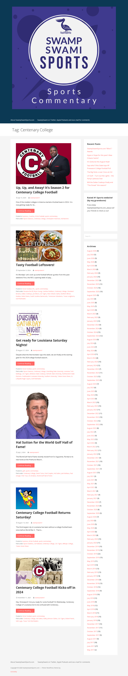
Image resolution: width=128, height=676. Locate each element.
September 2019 (93, 557)
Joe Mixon (36, 294)
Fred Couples (49, 473)
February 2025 (92, 317)
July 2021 (90, 476)
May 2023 (90, 395)
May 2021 (90, 484)
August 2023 (91, 384)
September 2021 (93, 469)
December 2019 (93, 546)
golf (23, 471)
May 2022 (90, 439)
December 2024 (93, 325)
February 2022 (92, 450)
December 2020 (93, 502)
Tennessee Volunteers (55, 296)
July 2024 (90, 343)
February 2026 (92, 273)
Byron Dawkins (28, 544)
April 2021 (91, 487)
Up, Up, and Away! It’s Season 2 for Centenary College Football (43, 189)
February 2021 (92, 495)
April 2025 (91, 310)
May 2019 (90, 561)
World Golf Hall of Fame (44, 476)
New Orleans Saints (53, 294)
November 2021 (93, 461)
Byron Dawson (28, 219)
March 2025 (91, 314)
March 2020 (91, 535)
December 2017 (93, 624)
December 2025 (93, 280)
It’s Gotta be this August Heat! (98, 162)
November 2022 (93, 417)
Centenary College (40, 219)
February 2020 (92, 539)
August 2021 (91, 472)
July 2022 (90, 432)
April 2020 (91, 532)
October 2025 (92, 288)
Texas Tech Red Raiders (30, 621)
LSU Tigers (43, 294)
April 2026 (91, 266)
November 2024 (93, 328)
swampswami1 (35, 198)
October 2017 (92, 631)
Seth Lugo (19, 621)
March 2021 (91, 491)
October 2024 (92, 332)
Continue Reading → (25, 211)
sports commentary (51, 216)
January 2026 (92, 277)
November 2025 (93, 284)
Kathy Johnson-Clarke (50, 618)
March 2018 (91, 613)
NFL (33, 289)
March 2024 (91, 358)
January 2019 (92, 576)
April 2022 (91, 443)
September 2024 (93, 336)
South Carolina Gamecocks (39, 296)
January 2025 (92, 321)
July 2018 (90, 598)
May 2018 (90, 605)
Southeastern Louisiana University (33, 376)
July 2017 (90, 642)
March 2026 (91, 269)
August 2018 (91, 594)
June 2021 (90, 480)
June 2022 (90, 436)
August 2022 (91, 428)
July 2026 (90, 255)
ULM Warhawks (21, 299)
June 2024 (90, 347)
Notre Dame (26, 296)
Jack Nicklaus (65, 473)
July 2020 (90, 520)
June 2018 (90, 602)
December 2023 (93, 369)
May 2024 (90, 350)
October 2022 (92, 421)
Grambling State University (54, 371)
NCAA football (39, 216)
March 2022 (91, 447)
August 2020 (91, 517)
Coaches (31, 216)
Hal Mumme (65, 219)
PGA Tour (25, 476)
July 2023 (90, 387)
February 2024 (92, 362)
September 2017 (93, 635)
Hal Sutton (57, 473)
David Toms (40, 473)
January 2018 (92, 620)
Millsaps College (68, 544)
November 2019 (93, 550)
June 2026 (90, 258)
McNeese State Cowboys (38, 374)
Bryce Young (38, 291)
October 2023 (92, 376)
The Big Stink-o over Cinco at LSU (99, 172)
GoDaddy (13, 672)
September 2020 (93, 513)
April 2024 (91, 354)
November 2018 (93, 583)
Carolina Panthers (48, 291)
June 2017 (90, 646)
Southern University (50, 376)
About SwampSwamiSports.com (22, 120)
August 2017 (91, 639)
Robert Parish (70, 618)
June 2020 (90, 524)
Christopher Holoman (53, 219)
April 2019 (91, 565)
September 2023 (93, 380)
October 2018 (92, 587)
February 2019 (92, 572)
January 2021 (92, 498)
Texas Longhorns (69, 296)
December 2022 (93, 413)
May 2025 (90, 306)
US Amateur (32, 476)
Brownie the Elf (28, 291)
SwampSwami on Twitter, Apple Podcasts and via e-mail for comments (63, 120)
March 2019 (91, 569)
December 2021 (93, 458)
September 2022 (93, 424)
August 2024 (91, 339)
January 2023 (92, 410)
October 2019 (92, 554)
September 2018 (93, 591)
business (25, 216)
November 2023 (93, 373)
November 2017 (93, 628)
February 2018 (92, 617)
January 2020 (92, 543)
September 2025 (93, 291)
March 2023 (91, 402)
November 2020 (93, 506)
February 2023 (92, 406)
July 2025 (90, 299)
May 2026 (90, 262)
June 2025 (90, 303)
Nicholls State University (53, 374)
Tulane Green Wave (64, 376)
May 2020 (90, 528)
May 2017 (90, 650)
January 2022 (92, 454)
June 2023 (90, 391)
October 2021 (92, 465)
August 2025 (91, 295)
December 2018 (93, 580)
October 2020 (92, 509)
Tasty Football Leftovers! (35, 265)
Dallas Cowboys (27, 294)
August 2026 (91, 251)
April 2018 (91, 609)
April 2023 (91, 399)
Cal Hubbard (38, 544)
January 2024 (92, 365)
